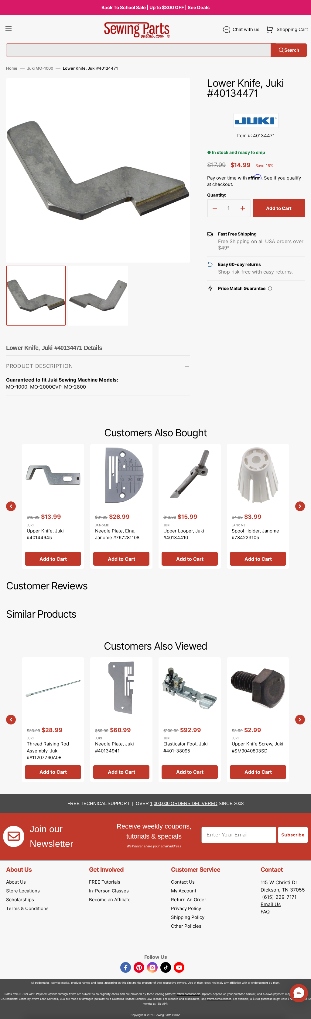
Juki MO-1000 (40, 68)
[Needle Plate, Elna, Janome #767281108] (121, 506)
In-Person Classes (109, 891)
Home (11, 68)
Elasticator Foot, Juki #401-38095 (185, 747)
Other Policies (186, 926)
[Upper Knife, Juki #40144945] (53, 506)
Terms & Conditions (27, 908)
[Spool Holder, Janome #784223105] (258, 506)
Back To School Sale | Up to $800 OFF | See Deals (155, 7)
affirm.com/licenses (219, 998)
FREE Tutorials (104, 882)
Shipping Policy (187, 917)
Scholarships (20, 899)
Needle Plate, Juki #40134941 (114, 747)
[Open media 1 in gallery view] (176, 91)
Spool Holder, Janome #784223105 (255, 534)
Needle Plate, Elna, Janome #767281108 (117, 534)
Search (291, 50)
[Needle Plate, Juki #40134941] (121, 719)
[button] (8, 29)
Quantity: (216, 194)
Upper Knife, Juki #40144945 (45, 534)
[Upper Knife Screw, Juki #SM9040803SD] (258, 719)
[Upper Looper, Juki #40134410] (190, 506)
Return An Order (188, 899)
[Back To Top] (302, 1010)
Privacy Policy (186, 908)
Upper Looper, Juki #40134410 (183, 534)
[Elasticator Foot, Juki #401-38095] (190, 719)
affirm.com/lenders (188, 994)
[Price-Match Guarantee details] (270, 288)
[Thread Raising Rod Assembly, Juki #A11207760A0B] (53, 719)
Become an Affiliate (110, 899)
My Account (183, 891)
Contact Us (183, 882)
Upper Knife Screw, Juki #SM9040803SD (257, 747)
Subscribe (293, 835)
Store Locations (23, 891)
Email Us (271, 904)
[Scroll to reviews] (256, 107)
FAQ (265, 912)
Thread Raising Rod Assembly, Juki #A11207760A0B (48, 750)
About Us (16, 882)
